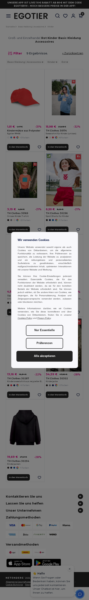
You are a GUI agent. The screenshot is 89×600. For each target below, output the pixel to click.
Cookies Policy (25, 318)
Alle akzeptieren (44, 356)
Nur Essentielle (44, 330)
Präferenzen (44, 343)
